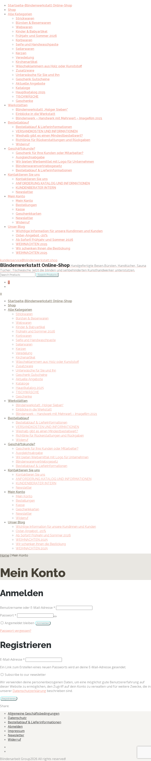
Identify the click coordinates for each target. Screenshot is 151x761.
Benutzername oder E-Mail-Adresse (27, 607)
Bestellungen (26, 205)
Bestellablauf (18, 122)
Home (4, 555)
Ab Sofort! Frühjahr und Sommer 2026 (44, 240)
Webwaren (24, 27)
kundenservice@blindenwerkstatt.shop (28, 260)
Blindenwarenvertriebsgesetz (39, 166)
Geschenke (24, 101)
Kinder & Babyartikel (31, 31)
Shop (12, 10)
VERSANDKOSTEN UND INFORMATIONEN (47, 131)
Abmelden (15, 726)
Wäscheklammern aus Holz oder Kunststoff (49, 66)
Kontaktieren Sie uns (24, 174)
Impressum (16, 731)
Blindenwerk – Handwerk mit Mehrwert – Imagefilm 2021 (59, 118)
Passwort (8, 615)
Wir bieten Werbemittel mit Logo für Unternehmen (55, 161)
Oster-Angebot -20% (32, 235)
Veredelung (25, 57)
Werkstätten (18, 105)
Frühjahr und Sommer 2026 (36, 36)
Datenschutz (17, 718)
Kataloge (23, 88)
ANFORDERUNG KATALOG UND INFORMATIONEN (53, 183)
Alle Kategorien (20, 14)
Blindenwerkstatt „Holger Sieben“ (42, 109)
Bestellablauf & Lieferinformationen (44, 127)
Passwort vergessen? (15, 630)
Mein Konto (16, 196)
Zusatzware (25, 70)
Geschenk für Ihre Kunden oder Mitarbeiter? (49, 153)
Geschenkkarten (28, 214)
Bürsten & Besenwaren (33, 23)
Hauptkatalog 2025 (30, 92)
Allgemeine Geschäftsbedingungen (33, 713)
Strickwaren (25, 18)
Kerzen (21, 53)
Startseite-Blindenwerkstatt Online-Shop (40, 5)
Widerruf (23, 144)
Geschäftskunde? (21, 148)
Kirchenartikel (26, 62)
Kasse (20, 209)
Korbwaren (24, 40)
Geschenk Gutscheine (33, 79)
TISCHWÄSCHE (27, 96)
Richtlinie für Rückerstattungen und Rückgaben (53, 140)
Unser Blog (16, 227)
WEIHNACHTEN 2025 (31, 244)
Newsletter (24, 192)
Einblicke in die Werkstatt (35, 114)
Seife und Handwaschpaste (37, 44)
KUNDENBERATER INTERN (36, 188)
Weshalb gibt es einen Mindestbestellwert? (49, 135)
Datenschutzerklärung (29, 691)
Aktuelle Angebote (30, 83)
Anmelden (43, 623)
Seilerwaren (25, 49)
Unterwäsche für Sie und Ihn (38, 75)
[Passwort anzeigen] (55, 616)
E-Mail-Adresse (12, 659)
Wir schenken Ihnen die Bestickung (43, 248)
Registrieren (9, 698)
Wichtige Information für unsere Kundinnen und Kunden (59, 231)
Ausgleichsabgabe (30, 157)
